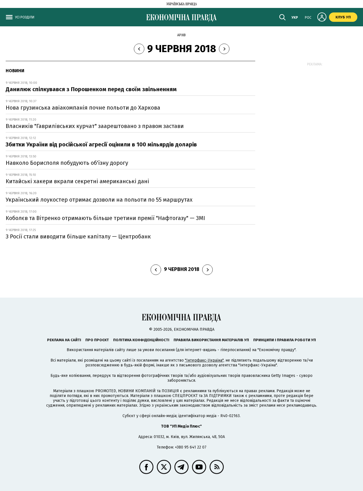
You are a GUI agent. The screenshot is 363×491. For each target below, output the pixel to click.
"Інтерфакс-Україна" (204, 360)
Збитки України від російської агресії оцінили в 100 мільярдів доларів (101, 144)
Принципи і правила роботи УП (284, 340)
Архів (181, 35)
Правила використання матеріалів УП (211, 340)
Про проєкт (97, 340)
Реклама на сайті (64, 340)
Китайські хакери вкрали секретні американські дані (77, 181)
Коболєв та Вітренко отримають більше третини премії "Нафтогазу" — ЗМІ (105, 218)
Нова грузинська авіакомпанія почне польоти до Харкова (83, 107)
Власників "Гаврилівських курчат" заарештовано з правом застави (95, 126)
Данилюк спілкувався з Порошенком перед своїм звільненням (91, 89)
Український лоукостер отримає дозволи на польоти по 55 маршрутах (99, 199)
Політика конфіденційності (141, 340)
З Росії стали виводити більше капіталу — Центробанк (78, 236)
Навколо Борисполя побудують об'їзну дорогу (67, 162)
